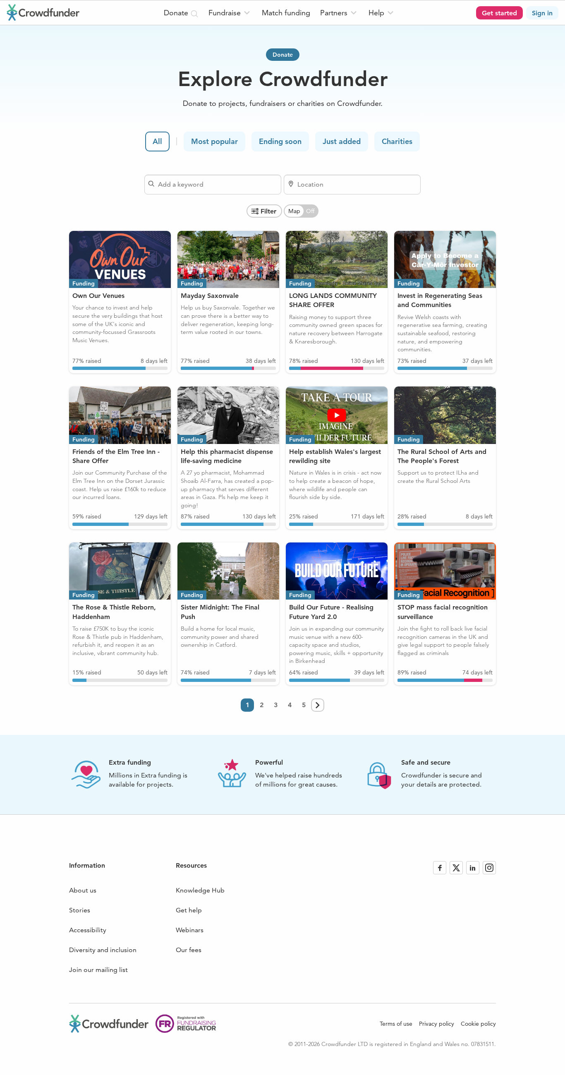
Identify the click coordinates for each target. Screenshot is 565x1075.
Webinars (189, 930)
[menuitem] (230, 12)
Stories (79, 910)
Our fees (188, 950)
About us (82, 890)
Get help (189, 910)
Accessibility (87, 930)
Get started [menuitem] (499, 13)
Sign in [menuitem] (542, 13)
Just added (342, 141)
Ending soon (280, 141)
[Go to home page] (43, 12)
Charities (397, 141)
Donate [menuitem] (177, 12)
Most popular (214, 141)
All (157, 141)
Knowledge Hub (200, 890)
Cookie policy (478, 1023)
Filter (268, 211)
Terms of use (396, 1023)
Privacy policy (436, 1023)
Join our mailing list (98, 970)
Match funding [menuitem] (286, 12)
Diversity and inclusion (102, 950)
